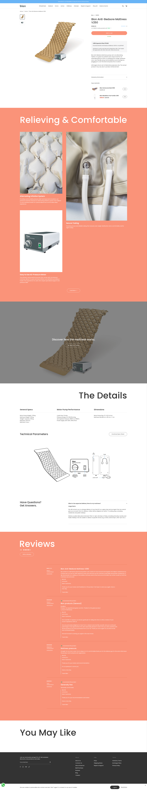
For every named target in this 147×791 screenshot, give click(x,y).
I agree (115, 787)
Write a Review (27, 554)
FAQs (95, 760)
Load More (73, 290)
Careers (77, 775)
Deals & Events (104, 6)
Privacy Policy (116, 765)
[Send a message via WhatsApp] (3, 785)
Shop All (95, 6)
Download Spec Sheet (118, 434)
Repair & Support (86, 6)
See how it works (74, 345)
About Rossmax (79, 765)
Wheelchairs (42, 6)
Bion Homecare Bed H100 (107, 88)
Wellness (69, 6)
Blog (76, 773)
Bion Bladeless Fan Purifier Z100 (109, 95)
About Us (78, 760)
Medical (50, 6)
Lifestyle (76, 6)
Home (56, 6)
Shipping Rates (98, 763)
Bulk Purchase (79, 768)
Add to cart (109, 33)
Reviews (77, 770)
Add (125, 89)
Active (62, 6)
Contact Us (78, 763)
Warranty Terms (117, 760)
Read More (124, 787)
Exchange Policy (116, 763)
